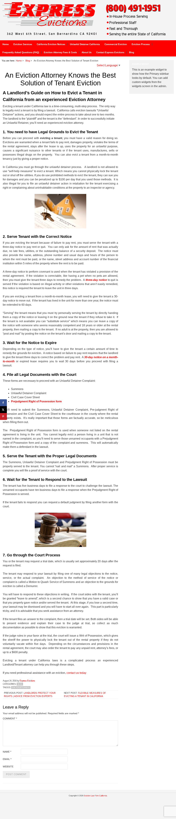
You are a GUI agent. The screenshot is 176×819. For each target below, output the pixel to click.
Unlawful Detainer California (85, 44)
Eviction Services (22, 44)
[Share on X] (3, 409)
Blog (131, 52)
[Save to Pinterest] (3, 416)
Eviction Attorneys (21, 687)
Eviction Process (141, 44)
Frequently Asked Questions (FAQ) (20, 52)
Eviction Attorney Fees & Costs (60, 52)
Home (5, 44)
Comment (10, 718)
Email (7, 759)
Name (7, 751)
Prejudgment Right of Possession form (36, 401)
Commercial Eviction (115, 44)
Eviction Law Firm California (95, 796)
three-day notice (96, 279)
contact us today (76, 672)
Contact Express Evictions (110, 52)
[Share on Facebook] (3, 402)
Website (8, 766)
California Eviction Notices (51, 44)
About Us (86, 52)
